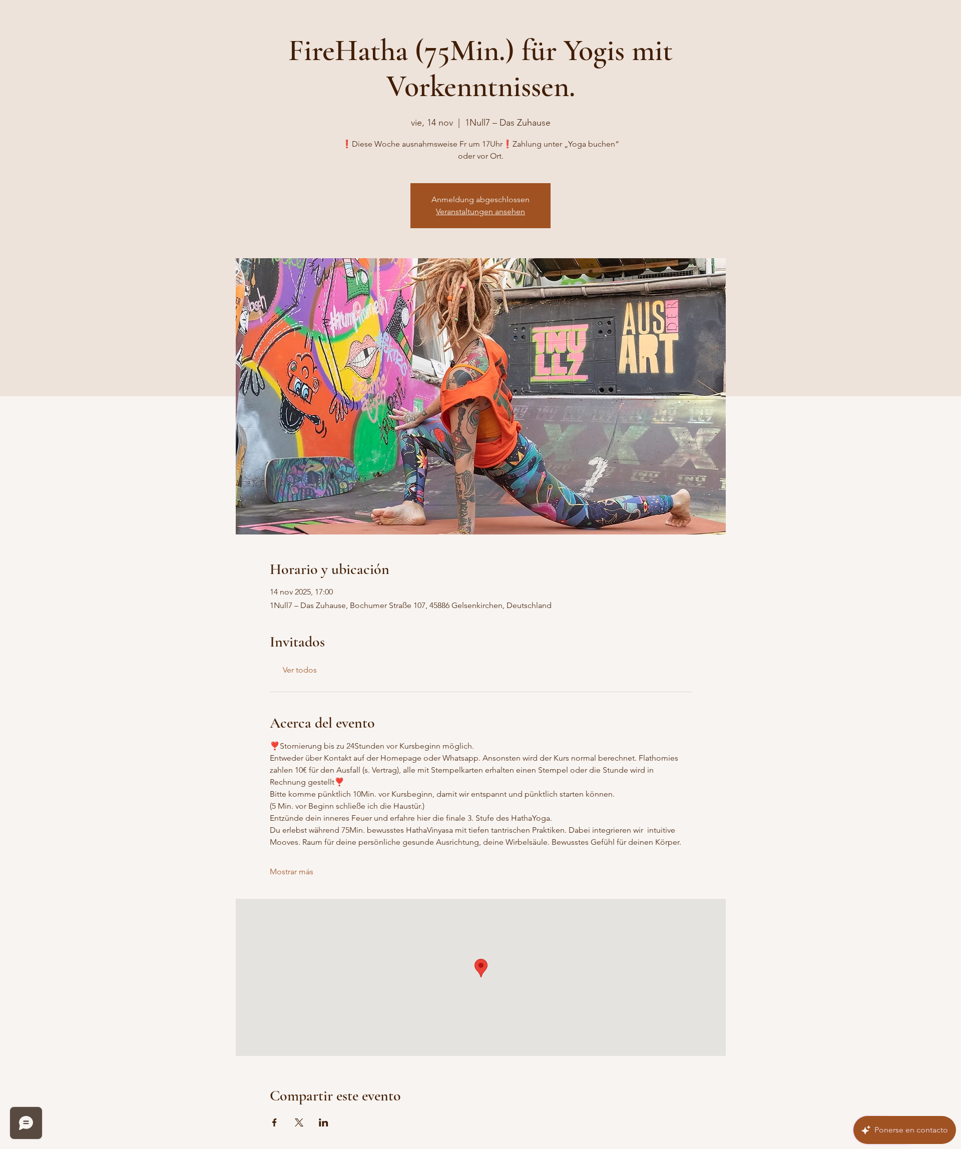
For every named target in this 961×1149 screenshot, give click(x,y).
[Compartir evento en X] (299, 1122)
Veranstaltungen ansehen (480, 211)
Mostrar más (291, 871)
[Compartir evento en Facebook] (274, 1122)
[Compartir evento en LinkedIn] (323, 1122)
